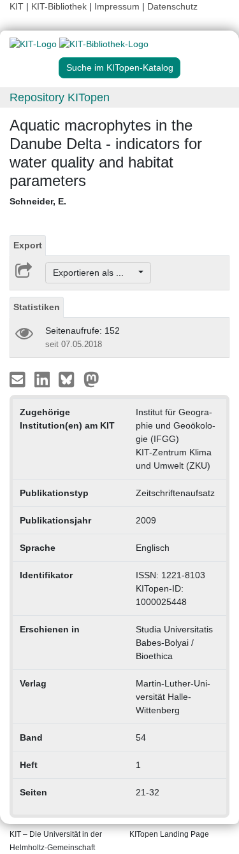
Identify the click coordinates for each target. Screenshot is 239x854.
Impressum (117, 6)
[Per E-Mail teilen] (19, 379)
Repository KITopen (60, 97)
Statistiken (36, 307)
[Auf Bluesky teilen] (70, 379)
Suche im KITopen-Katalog (119, 67)
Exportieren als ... (94, 272)
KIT (17, 6)
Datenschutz (172, 6)
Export (27, 245)
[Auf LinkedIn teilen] (43, 379)
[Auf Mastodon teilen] (91, 379)
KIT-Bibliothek (60, 6)
